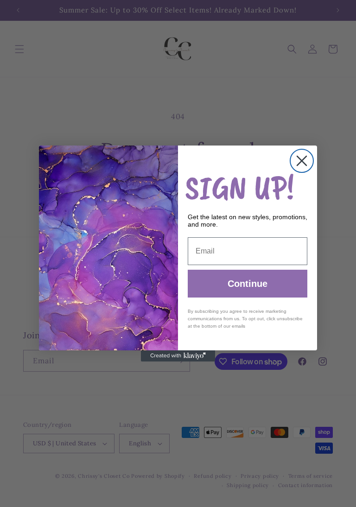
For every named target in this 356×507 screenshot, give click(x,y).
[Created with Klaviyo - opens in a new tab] (178, 355)
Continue (247, 284)
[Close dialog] (301, 160)
